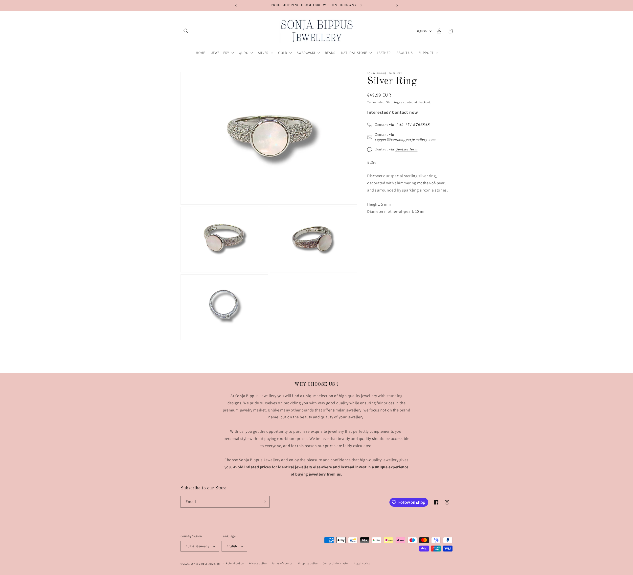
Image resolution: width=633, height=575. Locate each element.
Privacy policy (258, 563)
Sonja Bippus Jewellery (206, 563)
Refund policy (235, 563)
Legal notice (362, 563)
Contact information (336, 563)
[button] (186, 30)
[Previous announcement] (235, 5)
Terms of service (282, 563)
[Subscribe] (263, 502)
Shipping (392, 102)
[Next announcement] (397, 5)
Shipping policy (307, 563)
